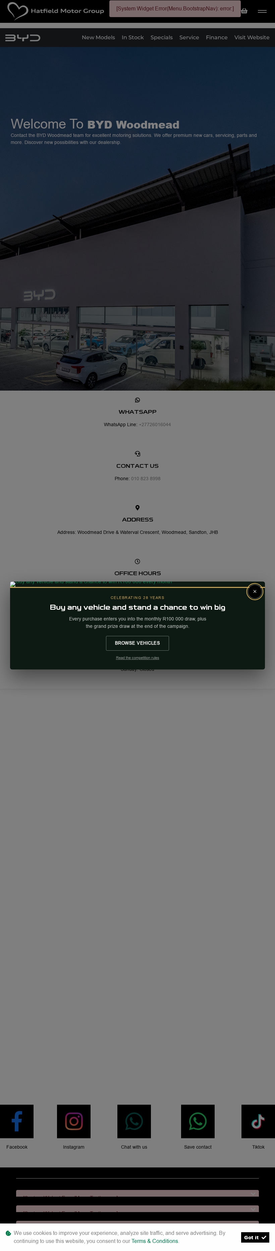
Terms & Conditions (154, 1241)
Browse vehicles (137, 643)
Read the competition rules (137, 657)
